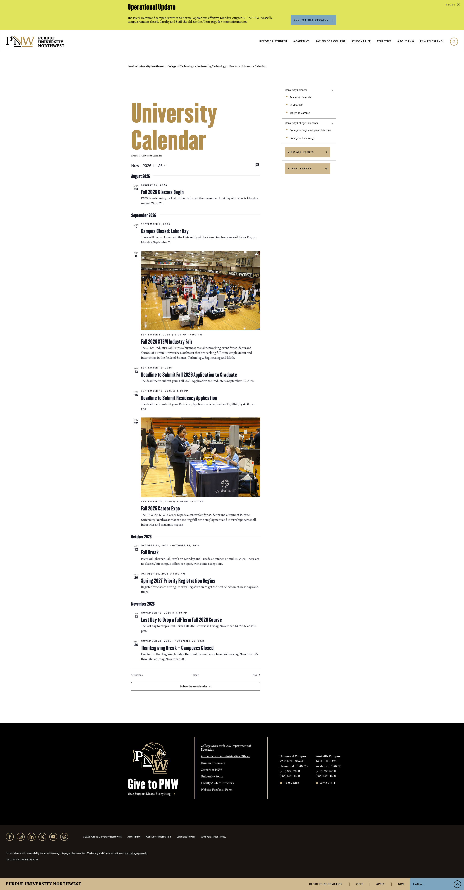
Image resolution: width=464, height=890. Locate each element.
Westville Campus (300, 113)
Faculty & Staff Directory (217, 783)
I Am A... (419, 884)
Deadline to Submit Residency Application (179, 397)
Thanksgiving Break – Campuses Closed (177, 647)
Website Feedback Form (217, 790)
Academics (301, 41)
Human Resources (213, 763)
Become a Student (273, 41)
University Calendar (296, 90)
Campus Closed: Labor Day (165, 231)
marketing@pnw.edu (136, 853)
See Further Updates (311, 19)
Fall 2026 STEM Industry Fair (166, 341)
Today (196, 674)
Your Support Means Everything (149, 794)
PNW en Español (432, 41)
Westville (328, 783)
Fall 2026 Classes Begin (162, 192)
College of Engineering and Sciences (310, 130)
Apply (380, 884)
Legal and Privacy (186, 836)
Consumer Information (158, 836)
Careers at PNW (211, 770)
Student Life (361, 41)
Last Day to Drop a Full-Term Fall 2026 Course (181, 619)
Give (401, 884)
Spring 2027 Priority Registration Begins (178, 580)
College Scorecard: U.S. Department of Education (226, 748)
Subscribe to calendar (193, 686)
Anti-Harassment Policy (213, 836)
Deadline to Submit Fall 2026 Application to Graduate (189, 374)
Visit (359, 884)
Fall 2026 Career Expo (160, 508)
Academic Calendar (301, 97)
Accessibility (133, 836)
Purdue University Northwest (43, 884)
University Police (212, 777)
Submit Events (300, 168)
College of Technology (302, 138)
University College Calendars (301, 123)
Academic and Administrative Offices (225, 756)
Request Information (326, 884)
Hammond (292, 783)
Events (134, 155)
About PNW (405, 41)
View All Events (301, 151)
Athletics (384, 41)
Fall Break (150, 552)
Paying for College (331, 41)
